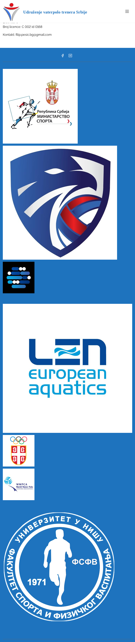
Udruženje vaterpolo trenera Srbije (55, 12)
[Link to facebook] (62, 56)
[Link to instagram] (70, 56)
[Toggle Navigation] (127, 11)
